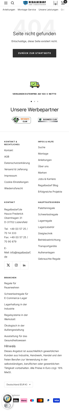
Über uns (43, 166)
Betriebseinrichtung (49, 239)
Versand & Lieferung (16, 169)
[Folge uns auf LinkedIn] (24, 265)
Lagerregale (45, 220)
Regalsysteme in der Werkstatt (16, 317)
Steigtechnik (45, 233)
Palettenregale (46, 207)
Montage (43, 153)
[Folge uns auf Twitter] (8, 265)
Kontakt (8, 150)
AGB (6, 156)
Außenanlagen (46, 252)
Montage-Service (27, 9)
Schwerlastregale (48, 214)
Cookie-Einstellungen (16, 181)
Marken (42, 172)
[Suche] (12, 3)
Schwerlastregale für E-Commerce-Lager (16, 295)
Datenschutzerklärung (17, 162)
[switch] (7, 405)
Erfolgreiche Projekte (50, 191)
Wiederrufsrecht (13, 188)
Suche (41, 147)
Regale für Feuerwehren (11, 285)
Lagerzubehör (46, 226)
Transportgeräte (47, 246)
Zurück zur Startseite (34, 53)
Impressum (10, 175)
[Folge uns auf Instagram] (16, 265)
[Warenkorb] (63, 3)
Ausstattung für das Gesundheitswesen (15, 338)
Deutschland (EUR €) (17, 384)
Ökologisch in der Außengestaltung (14, 327)
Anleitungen (9, 9)
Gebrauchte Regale (49, 258)
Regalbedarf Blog (48, 185)
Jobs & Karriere (47, 178)
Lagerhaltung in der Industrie (15, 306)
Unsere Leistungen (48, 9)
